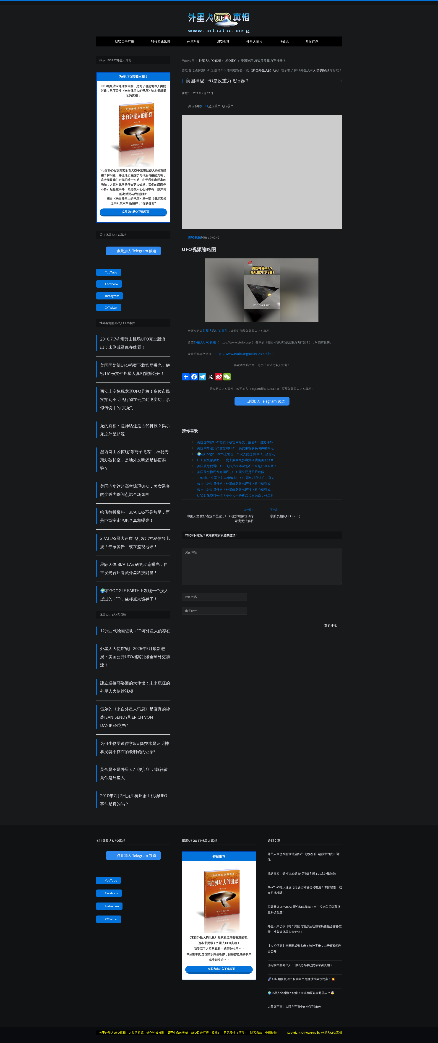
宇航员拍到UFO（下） (286, 514)
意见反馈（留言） (235, 1032)
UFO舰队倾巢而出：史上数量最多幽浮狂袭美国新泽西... (236, 458)
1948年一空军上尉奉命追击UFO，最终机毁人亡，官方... (237, 475)
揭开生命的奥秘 (177, 1032)
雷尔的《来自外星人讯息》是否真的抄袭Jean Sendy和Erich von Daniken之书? (135, 717)
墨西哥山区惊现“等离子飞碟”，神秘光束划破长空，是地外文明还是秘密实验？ (134, 460)
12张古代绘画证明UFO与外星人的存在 (135, 630)
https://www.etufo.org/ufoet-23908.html (241, 352)
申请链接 (271, 1032)
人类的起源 (321, 70)
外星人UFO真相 (210, 60)
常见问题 (312, 41)
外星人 (305, 70)
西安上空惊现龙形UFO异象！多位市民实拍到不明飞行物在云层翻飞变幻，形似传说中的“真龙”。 (135, 399)
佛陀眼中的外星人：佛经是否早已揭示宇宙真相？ (300, 965)
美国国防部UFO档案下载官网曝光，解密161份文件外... (236, 440)
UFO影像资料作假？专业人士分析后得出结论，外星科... (236, 493)
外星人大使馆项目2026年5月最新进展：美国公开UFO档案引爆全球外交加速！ (135, 657)
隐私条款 (256, 1032)
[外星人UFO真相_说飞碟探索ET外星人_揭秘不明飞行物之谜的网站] (219, 21)
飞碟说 (284, 41)
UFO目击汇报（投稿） (206, 1032)
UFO (207, 70)
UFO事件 (230, 60)
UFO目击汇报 (124, 41)
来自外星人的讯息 (265, 70)
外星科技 (193, 41)
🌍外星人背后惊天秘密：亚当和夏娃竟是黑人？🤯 (301, 993)
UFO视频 (223, 41)
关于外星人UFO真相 (112, 1032)
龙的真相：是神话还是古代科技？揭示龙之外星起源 (302, 873)
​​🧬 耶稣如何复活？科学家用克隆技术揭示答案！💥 (301, 979)
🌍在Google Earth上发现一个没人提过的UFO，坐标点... (237, 452)
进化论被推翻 (155, 1032)
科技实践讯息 (160, 41)
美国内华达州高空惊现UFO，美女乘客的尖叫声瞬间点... (236, 446)
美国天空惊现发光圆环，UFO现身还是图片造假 (230, 470)
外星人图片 (254, 41)
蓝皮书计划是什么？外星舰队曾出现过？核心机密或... (235, 481)
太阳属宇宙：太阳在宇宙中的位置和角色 (294, 1006)
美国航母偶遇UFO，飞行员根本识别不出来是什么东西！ (237, 464)
